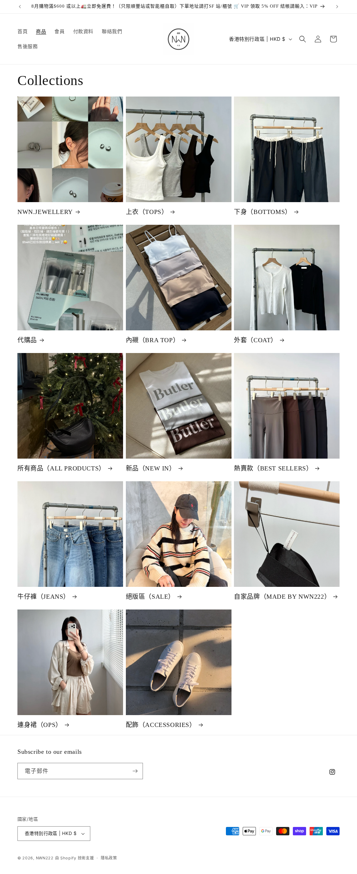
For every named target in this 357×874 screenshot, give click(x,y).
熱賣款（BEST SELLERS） (273, 468)
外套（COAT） (255, 340)
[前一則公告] (20, 6)
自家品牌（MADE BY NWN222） (282, 596)
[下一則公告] (337, 6)
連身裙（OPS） (39, 724)
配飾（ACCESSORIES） (161, 724)
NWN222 (45, 858)
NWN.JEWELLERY (45, 211)
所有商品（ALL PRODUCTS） (61, 468)
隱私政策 (109, 858)
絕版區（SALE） (150, 596)
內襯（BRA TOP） (153, 340)
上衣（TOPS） (147, 211)
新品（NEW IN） (151, 468)
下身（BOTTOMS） (262, 211)
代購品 (27, 340)
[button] (302, 39)
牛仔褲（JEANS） (43, 596)
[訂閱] (135, 771)
